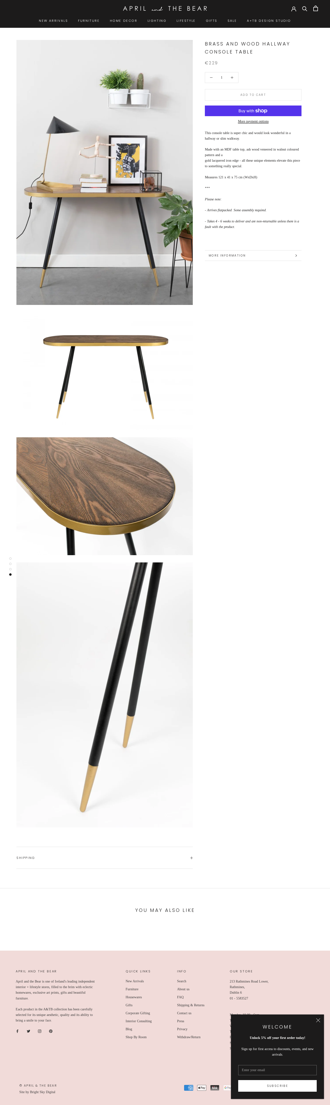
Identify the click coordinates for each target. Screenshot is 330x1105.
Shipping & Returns (190, 1005)
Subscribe (277, 1086)
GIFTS (211, 20)
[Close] (318, 1020)
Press (180, 1021)
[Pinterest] (50, 1031)
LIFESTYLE (186, 20)
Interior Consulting (139, 1021)
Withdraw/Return (189, 1037)
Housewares (134, 997)
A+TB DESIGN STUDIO (269, 20)
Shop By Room (136, 1037)
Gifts (129, 1005)
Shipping (25, 857)
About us (183, 989)
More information (227, 255)
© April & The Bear (38, 1085)
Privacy (182, 1029)
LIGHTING (157, 20)
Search (181, 981)
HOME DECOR (123, 20)
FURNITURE (89, 20)
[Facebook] (17, 1031)
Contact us (184, 1013)
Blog (129, 1029)
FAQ (180, 997)
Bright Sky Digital (42, 1092)
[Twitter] (28, 1031)
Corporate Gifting (138, 1013)
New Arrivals (135, 981)
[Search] (304, 8)
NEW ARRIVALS (53, 20)
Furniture (132, 989)
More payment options (253, 121)
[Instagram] (39, 1031)
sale (232, 20)
